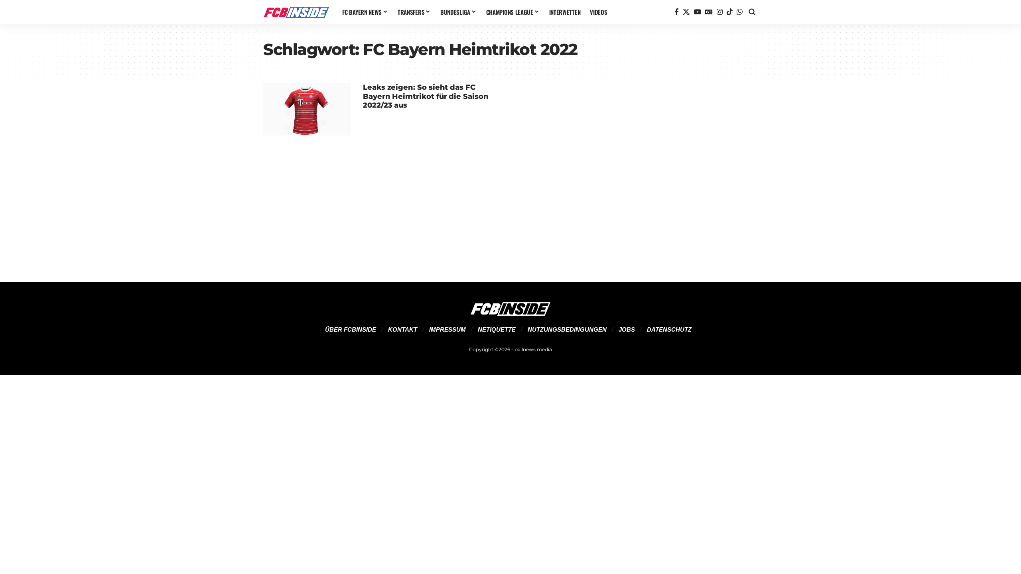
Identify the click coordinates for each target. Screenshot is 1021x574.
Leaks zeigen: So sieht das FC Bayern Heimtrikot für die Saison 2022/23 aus (426, 96)
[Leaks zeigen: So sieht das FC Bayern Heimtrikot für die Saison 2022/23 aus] (307, 109)
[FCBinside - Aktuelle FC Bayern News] (296, 12)
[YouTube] (697, 12)
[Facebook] (676, 12)
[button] (752, 12)
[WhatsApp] (740, 12)
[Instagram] (720, 12)
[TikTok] (730, 12)
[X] (686, 12)
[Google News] (709, 12)
